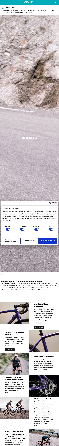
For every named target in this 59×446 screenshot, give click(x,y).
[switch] (22, 229)
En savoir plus (39, 327)
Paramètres (51, 235)
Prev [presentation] (34, 385)
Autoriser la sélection (29, 240)
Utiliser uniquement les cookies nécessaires (11, 240)
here (30, 12)
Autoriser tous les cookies (48, 240)
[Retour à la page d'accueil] (2, 274)
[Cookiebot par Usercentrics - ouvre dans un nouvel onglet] (50, 203)
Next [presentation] (54, 385)
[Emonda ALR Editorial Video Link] (2, 296)
